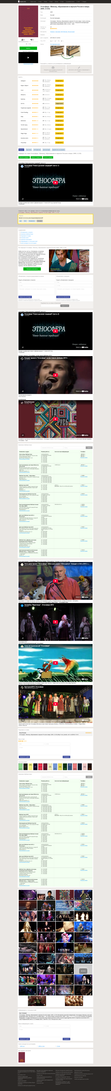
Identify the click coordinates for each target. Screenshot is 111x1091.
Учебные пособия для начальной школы (46, 1073)
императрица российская (80, 1075)
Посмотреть (59, 81)
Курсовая (57, 31)
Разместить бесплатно (63, 297)
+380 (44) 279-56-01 (84, 455)
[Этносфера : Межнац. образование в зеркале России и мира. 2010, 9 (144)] (65, 766)
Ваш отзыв (21, 739)
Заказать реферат (24, 157)
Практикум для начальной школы (82, 1070)
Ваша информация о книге (25, 1023)
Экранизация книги (28, 64)
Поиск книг (33, 1)
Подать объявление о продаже (65, 280)
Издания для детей (22, 1080)
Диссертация (71, 31)
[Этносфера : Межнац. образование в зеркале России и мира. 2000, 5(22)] (20, 766)
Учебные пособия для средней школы (26, 1085)
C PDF (78, 1)
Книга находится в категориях (28, 243)
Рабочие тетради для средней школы (64, 1070)
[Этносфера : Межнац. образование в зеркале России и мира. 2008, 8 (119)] (90, 766)
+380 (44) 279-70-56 (84, 456)
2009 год (22, 1046)
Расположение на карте (24, 459)
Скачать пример (48, 157)
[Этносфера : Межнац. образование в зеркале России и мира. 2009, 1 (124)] (35, 766)
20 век (56, 1)
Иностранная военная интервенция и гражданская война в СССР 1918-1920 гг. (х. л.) (27, 1072)
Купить (28, 48)
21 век (62, 1)
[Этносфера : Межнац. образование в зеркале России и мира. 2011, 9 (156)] (40, 766)
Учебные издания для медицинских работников (45, 1080)
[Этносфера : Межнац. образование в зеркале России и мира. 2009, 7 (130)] (75, 766)
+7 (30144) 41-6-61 (84, 549)
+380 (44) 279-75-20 (84, 454)
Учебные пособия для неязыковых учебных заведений (63, 1074)
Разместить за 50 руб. (25, 297)
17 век (40, 1)
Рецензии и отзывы (26, 236)
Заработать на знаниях (58, 149)
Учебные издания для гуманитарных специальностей (64, 1079)
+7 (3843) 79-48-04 (84, 539)
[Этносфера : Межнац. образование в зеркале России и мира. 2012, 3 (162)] (70, 766)
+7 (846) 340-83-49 (84, 485)
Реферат (52, 31)
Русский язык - (40, 1075)
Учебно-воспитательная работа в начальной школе (44, 1077)
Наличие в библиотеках (27, 234)
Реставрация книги (55, 44)
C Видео (84, 1)
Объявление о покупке (27, 232)
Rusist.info (23, 1)
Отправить (66, 757)
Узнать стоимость (36, 157)
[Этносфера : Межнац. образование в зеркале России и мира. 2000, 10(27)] (30, 766)
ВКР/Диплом (64, 31)
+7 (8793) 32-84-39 (84, 515)
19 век (51, 1)
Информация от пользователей (29, 241)
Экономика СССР (21, 1074)
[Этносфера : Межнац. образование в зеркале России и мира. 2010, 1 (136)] (80, 766)
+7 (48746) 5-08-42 (84, 504)
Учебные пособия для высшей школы (64, 1072)
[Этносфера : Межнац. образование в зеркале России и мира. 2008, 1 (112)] (60, 766)
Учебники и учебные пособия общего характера (26, 1083)
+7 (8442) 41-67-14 (84, 526)
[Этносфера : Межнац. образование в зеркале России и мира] (25, 766)
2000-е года (41, 1046)
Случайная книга (70, 1)
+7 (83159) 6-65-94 (84, 493)
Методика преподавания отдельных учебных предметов (45, 1071)
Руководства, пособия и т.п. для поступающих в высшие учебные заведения (63, 1083)
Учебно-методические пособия (81, 1079)
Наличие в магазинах (26, 239)
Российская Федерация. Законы (63, 1077)
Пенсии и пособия (78, 1077)
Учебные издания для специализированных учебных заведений (25, 1078)
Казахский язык (40, 1083)
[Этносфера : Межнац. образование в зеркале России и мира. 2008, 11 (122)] (45, 766)
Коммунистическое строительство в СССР (83, 1074)
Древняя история (78, 1072)
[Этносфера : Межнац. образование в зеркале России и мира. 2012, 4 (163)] (85, 766)
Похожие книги (25, 237)
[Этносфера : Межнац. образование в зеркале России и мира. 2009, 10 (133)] (50, 766)
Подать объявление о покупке (26, 280)
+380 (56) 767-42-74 (84, 464)
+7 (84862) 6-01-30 (84, 475)
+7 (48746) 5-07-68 (84, 505)
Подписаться (64, 305)
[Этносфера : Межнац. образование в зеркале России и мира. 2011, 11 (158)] (55, 766)
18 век (45, 1)
